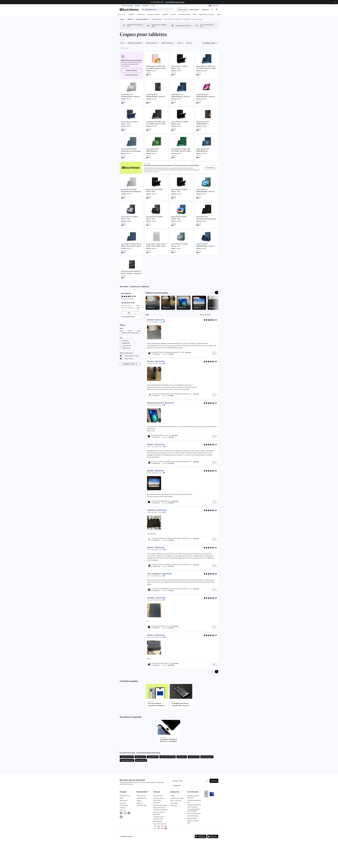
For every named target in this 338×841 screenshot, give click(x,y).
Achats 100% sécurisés (160, 824)
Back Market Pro (158, 821)
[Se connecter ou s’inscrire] (212, 9)
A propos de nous (125, 795)
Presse (121, 798)
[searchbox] (159, 9)
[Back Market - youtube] (125, 813)
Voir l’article (188, 352)
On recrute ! (123, 810)
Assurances (157, 802)
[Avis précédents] (212, 671)
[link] (210, 168)
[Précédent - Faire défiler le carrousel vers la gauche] (212, 292)
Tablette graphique (197, 19)
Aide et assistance (142, 798)
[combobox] (123, 43)
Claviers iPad (186, 19)
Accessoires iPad (169, 19)
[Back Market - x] (121, 816)
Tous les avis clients (175, 800)
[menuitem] (141, 14)
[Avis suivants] (216, 671)
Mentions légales (192, 818)
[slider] (121, 333)
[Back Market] (129, 10)
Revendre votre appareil (160, 805)
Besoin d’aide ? (194, 9)
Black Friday (173, 805)
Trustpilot (122, 807)
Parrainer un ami (158, 795)
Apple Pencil (178, 19)
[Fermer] (335, 2)
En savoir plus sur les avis (129, 316)
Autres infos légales (192, 816)
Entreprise (205, 9)
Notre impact (123, 800)
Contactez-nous (141, 795)
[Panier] (216, 9)
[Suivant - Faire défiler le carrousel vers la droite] (216, 292)
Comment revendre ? (131, 75)
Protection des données (194, 813)
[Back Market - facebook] (128, 813)
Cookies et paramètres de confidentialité (193, 810)
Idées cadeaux (174, 803)
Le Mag (172, 795)
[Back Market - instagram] (121, 813)
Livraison (139, 800)
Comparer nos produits (176, 798)
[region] (182, 303)
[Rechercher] (143, 9)
